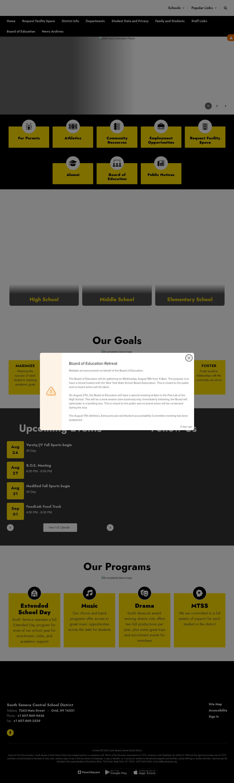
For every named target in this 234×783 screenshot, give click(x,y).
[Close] (189, 358)
